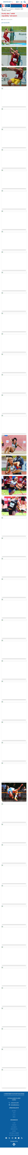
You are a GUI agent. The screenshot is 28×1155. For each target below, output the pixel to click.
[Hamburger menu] (24, 5)
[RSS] (21, 1138)
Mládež (14, 1131)
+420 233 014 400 (15, 1102)
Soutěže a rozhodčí (14, 1135)
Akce (14, 1112)
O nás (14, 1123)
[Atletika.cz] (6, 5)
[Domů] (2, 9)
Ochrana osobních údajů (14, 1098)
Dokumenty (14, 1127)
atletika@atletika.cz (15, 1104)
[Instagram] (12, 1138)
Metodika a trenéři (14, 1133)
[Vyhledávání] (24, 2)
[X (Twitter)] (9, 1138)
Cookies (14, 1099)
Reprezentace (14, 1129)
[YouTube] (15, 1138)
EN (21, 2)
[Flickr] (18, 1138)
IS (18, 2)
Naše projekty (7, 2)
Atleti (14, 1115)
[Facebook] (6, 1138)
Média (5, 9)
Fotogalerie (11, 9)
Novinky (14, 1110)
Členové (14, 1125)
